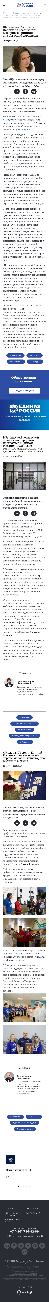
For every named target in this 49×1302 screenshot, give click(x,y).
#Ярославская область (24, 723)
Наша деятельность (20, 13)
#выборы (34, 355)
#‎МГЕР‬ (34, 1117)
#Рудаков (25, 742)
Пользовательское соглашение (24, 1271)
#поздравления (25, 1129)
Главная (6, 13)
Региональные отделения (11, 1214)
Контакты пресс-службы (12, 1220)
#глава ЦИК (16, 361)
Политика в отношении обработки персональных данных (24, 1276)
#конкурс (35, 361)
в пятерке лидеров (20, 129)
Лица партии (32, 1208)
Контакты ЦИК (33, 1213)
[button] (18, 1186)
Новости (35, 13)
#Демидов (15, 1117)
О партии (9, 1208)
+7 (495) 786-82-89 (24, 1231)
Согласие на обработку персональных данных (24, 1280)
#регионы (24, 717)
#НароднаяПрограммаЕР (24, 736)
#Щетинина (15, 355)
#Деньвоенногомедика (24, 1123)
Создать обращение (24, 390)
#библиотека (24, 730)
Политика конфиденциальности (24, 1273)
